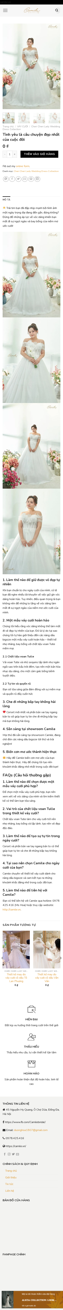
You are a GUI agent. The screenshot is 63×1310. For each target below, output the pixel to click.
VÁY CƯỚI (22, 126)
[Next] (55, 66)
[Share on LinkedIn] (37, 179)
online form (22, 166)
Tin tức (9, 1184)
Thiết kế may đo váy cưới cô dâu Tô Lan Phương (16, 978)
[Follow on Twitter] (13, 1154)
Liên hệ (9, 1191)
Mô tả (6, 199)
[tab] (6, 199)
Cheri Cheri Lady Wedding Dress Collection (31, 128)
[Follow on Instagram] (9, 1154)
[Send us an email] (17, 1154)
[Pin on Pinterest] (31, 179)
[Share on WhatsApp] (6, 179)
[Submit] (57, 10)
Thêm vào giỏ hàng (39, 154)
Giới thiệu (10, 1177)
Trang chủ (8, 126)
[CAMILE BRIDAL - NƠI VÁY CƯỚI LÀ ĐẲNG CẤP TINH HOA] (31, 10)
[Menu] (5, 10)
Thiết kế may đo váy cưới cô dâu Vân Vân (46, 978)
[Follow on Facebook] (4, 1154)
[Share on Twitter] (18, 179)
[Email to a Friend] (25, 179)
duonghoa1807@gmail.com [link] (31, 1130)
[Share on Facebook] (12, 179)
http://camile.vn (12, 909)
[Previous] (8, 66)
